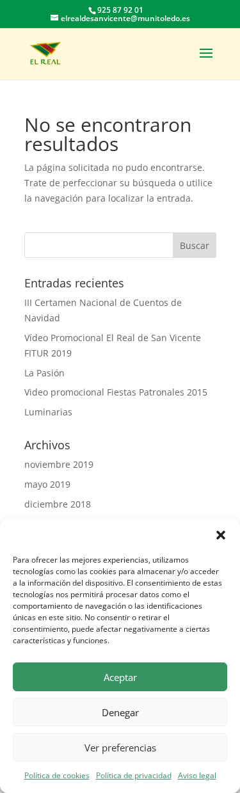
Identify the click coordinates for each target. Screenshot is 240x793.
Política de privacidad (134, 775)
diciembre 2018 (57, 504)
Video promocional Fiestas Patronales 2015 (115, 392)
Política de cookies (57, 775)
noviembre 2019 (58, 464)
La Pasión (44, 373)
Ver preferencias (120, 747)
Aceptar (120, 677)
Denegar (120, 712)
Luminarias (48, 412)
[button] (220, 535)
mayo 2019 (47, 484)
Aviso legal (197, 775)
